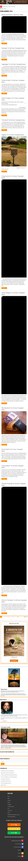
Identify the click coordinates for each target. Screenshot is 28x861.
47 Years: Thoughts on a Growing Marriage (9, 776)
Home (2, 8)
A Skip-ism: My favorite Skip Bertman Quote (9, 774)
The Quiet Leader (11, 806)
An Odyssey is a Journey (5, 778)
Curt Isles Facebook (17, 847)
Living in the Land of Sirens (6, 781)
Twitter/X (19, 850)
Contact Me (10, 810)
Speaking (9, 804)
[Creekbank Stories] (14, 2)
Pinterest (19, 856)
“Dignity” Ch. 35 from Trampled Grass (12, 135)
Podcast (9, 800)
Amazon (19, 853)
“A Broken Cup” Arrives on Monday (7, 770)
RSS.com (13, 824)
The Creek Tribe (18, 843)
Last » (18, 616)
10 (12, 616)
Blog (8, 798)
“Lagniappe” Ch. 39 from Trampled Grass (13, 64)
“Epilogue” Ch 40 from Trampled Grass (12, 48)
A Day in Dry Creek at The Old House (9, 6)
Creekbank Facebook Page (16, 840)
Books (9, 802)
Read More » (4, 43)
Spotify (13, 832)
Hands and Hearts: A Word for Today (12, 14)
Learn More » (14, 660)
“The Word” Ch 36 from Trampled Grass (13, 120)
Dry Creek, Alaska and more (6, 783)
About (9, 812)
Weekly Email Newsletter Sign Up (14, 814)
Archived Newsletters (11, 816)
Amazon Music (13, 828)
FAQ (8, 808)
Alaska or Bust (3, 785)
